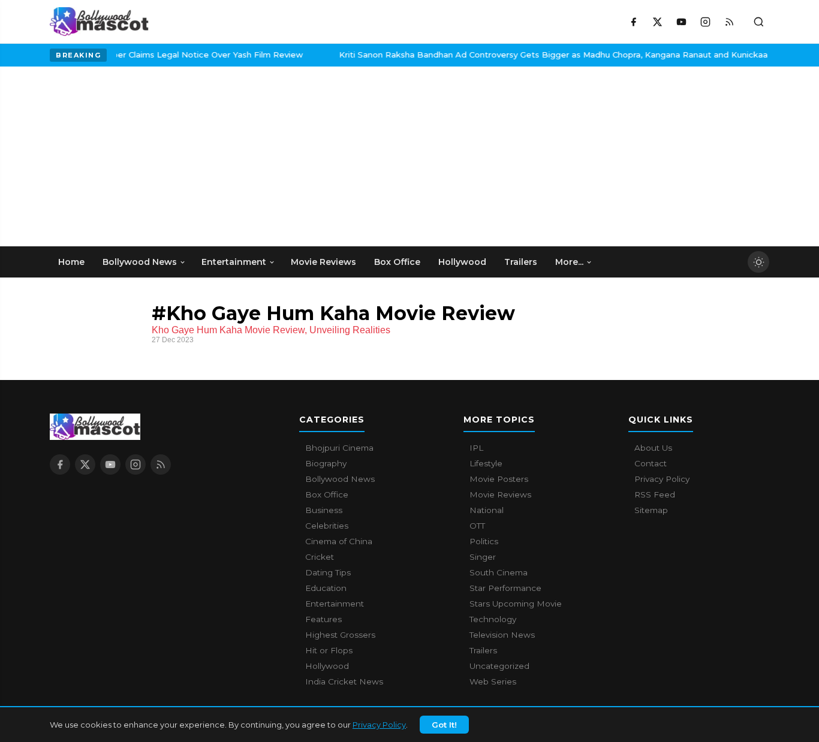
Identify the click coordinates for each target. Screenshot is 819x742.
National (486, 510)
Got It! (444, 724)
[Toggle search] (758, 21)
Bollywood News (340, 479)
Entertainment (334, 603)
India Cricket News (344, 681)
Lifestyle (485, 463)
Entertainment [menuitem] (233, 262)
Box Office (326, 494)
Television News (502, 635)
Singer (482, 557)
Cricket (319, 557)
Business (323, 510)
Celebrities (326, 525)
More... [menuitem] (569, 262)
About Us (653, 448)
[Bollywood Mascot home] (99, 21)
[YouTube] (681, 21)
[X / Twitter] (657, 21)
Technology (492, 619)
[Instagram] (705, 21)
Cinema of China (338, 541)
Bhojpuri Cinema (339, 448)
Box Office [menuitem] (397, 262)
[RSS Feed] (729, 21)
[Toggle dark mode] (758, 262)
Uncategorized (499, 666)
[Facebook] (633, 21)
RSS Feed (654, 494)
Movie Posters (498, 479)
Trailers (483, 650)
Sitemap (651, 510)
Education (326, 588)
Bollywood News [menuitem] (140, 262)
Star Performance (505, 588)
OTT (477, 525)
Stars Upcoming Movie (515, 603)
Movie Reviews (500, 494)
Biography (326, 463)
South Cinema (498, 572)
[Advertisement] (140, 156)
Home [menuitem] (71, 262)
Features (323, 619)
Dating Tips (328, 572)
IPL (476, 448)
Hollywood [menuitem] (462, 262)
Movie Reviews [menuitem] (323, 262)
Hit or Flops (329, 650)
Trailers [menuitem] (520, 262)
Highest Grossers (340, 635)
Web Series (492, 681)
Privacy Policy (379, 724)
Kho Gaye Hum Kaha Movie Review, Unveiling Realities (271, 330)
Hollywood (327, 666)
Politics (483, 541)
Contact (650, 463)
